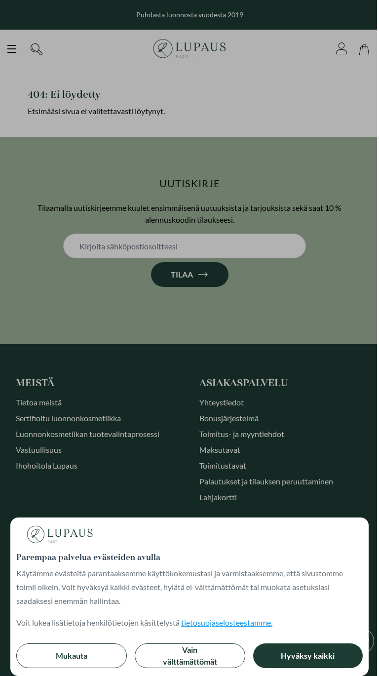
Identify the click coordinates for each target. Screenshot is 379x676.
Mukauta (71, 655)
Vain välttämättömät (190, 655)
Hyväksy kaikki (308, 655)
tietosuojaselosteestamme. (226, 622)
